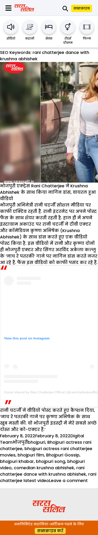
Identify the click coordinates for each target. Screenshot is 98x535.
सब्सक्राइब (82, 8)
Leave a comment (68, 480)
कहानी (29, 38)
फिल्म (87, 38)
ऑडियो (10, 38)
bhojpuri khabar (17, 461)
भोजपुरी (20, 442)
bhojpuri (36, 442)
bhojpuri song (50, 461)
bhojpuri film (31, 455)
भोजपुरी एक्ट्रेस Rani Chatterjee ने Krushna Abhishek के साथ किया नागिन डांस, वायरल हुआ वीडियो (48, 192)
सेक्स (48, 38)
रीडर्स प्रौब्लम (68, 40)
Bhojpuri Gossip (62, 455)
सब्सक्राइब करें (50, 531)
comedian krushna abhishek (44, 468)
